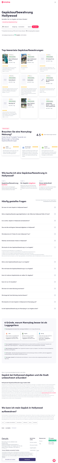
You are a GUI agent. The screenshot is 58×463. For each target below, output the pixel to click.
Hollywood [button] (6, 26)
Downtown (35, 422)
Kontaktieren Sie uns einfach (49, 201)
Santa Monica (19, 422)
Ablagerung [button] (14, 26)
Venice (30, 422)
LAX (3, 422)
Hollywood (25, 422)
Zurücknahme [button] (21, 26)
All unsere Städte (33, 445)
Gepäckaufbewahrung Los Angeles (49, 392)
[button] (54, 460)
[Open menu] (55, 2)
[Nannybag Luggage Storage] (6, 2)
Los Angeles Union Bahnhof (10, 422)
